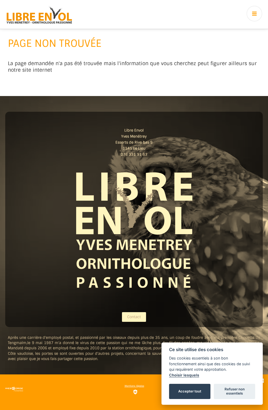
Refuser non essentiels (235, 391)
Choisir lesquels (184, 375)
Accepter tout (189, 391)
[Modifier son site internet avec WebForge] (14, 389)
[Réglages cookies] (135, 392)
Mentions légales (134, 385)
